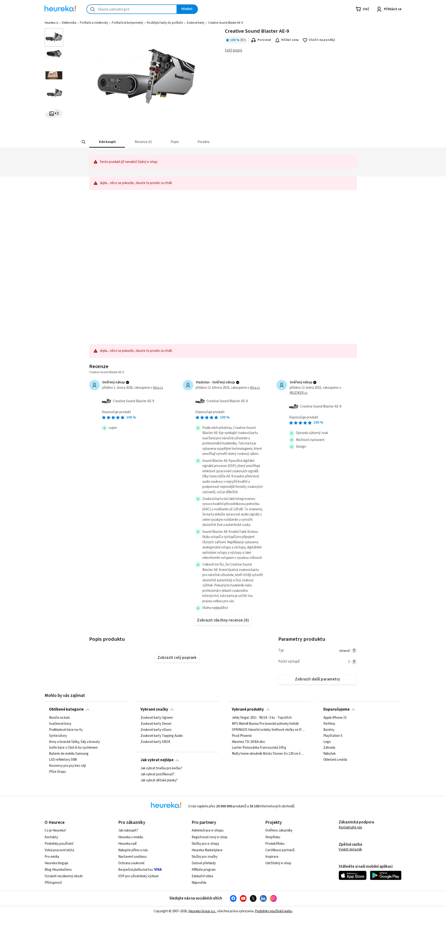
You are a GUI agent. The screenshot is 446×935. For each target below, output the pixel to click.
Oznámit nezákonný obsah (64, 876)
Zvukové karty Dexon (156, 723)
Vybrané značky (154, 709)
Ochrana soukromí (131, 863)
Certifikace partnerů (280, 850)
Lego (327, 741)
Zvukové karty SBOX (155, 741)
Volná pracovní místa (59, 850)
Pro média (52, 856)
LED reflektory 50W (63, 759)
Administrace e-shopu (207, 830)
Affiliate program (204, 869)
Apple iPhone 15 (335, 717)
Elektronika (69, 23)
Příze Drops (57, 771)
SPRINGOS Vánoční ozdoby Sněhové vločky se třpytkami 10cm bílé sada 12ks (268, 729)
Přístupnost (53, 882)
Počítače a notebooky (94, 23)
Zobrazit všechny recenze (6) (223, 620)
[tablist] (189, 142)
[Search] (83, 142)
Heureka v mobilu (130, 837)
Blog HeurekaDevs (58, 869)
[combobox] (131, 9)
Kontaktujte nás (350, 827)
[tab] (107, 142)
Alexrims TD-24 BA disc (248, 741)
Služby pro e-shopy (205, 843)
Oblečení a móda (335, 759)
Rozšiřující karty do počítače (165, 23)
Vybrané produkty (248, 709)
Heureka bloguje (56, 863)
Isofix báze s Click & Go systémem (73, 747)
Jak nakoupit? (128, 830)
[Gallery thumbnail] (54, 37)
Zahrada (329, 747)
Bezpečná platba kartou (135, 869)
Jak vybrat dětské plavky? (159, 780)
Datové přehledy (204, 863)
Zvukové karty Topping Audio (162, 735)
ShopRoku (272, 837)
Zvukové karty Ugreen (157, 717)
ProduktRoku (275, 843)
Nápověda (199, 882)
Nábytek (329, 753)
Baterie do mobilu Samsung (69, 753)
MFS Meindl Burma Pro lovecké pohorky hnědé (265, 723)
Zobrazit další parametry (317, 679)
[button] (107, 142)
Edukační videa (202, 876)
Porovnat (264, 40)
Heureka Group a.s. (202, 911)
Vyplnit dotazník (350, 849)
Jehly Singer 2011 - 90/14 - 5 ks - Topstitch (262, 717)
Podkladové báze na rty (66, 729)
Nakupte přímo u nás (133, 850)
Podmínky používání (59, 843)
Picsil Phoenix (242, 735)
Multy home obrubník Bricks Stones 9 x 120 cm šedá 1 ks (268, 753)
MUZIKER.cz (299, 392)
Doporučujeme (336, 709)
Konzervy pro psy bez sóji (67, 766)
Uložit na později (322, 40)
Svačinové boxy (60, 723)
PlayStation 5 (332, 735)
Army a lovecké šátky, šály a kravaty (74, 741)
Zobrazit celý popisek (177, 657)
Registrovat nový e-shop (209, 837)
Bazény (328, 729)
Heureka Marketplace (207, 850)
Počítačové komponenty (127, 23)
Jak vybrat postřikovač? (157, 774)
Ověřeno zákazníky (278, 830)
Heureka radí (127, 843)
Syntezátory (58, 735)
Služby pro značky (204, 856)
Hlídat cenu (290, 40)
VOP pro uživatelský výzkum (138, 876)
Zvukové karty (195, 23)
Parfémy (329, 723)
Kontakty (51, 837)
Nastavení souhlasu (132, 856)
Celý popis (233, 50)
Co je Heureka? (55, 830)
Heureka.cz (51, 23)
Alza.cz (158, 387)
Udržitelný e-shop (278, 863)
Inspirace (272, 856)
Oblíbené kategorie (66, 709)
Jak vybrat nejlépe (157, 760)
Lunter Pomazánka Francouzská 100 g (259, 747)
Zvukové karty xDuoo (156, 729)
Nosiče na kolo (59, 717)
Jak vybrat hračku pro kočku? (161, 768)
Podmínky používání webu (273, 911)
